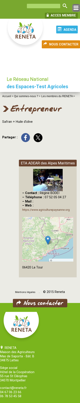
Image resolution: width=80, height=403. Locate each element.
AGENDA (70, 30)
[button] (48, 240)
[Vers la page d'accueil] (25, 34)
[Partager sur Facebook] (25, 137)
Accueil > (8, 96)
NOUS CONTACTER (63, 44)
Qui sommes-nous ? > (27, 96)
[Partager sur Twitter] (38, 137)
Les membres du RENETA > (58, 96)
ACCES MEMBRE (63, 15)
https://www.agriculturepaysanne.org (46, 209)
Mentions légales (25, 292)
